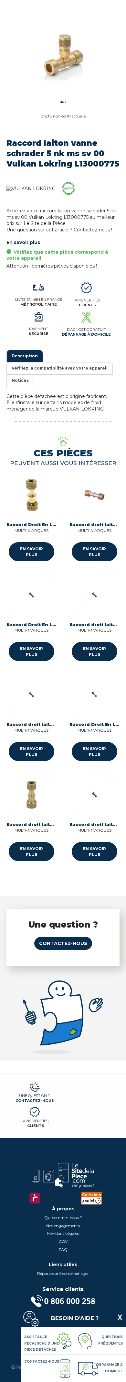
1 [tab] (61, 102)
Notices (20, 380)
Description (25, 355)
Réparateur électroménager (63, 1273)
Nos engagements (63, 1225)
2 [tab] (64, 102)
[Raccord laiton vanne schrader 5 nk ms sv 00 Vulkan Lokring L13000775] (63, 56)
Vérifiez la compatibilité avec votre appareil (60, 368)
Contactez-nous (63, 943)
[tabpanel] (63, 56)
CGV (63, 1241)
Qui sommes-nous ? (63, 1217)
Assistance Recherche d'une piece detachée (41, 1343)
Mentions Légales (63, 1233)
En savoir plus (23, 242)
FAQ (63, 1249)
